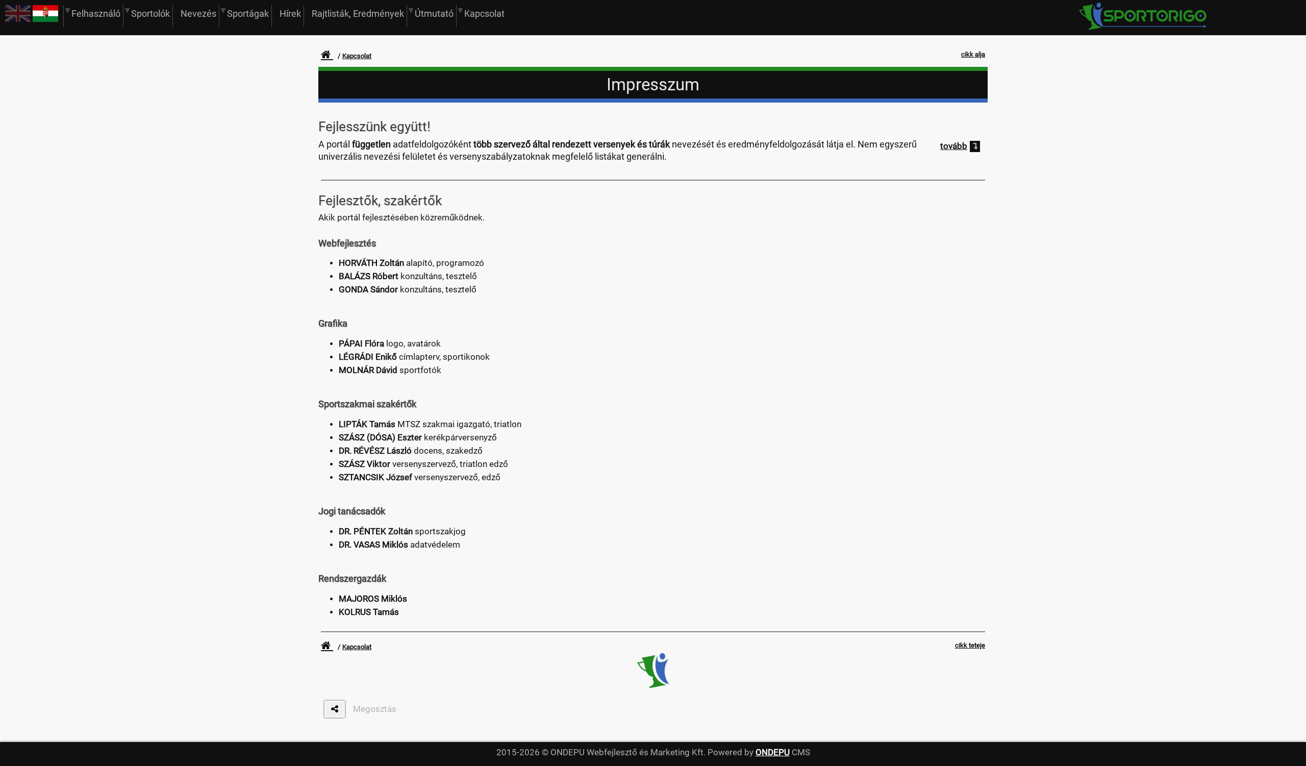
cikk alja (973, 54)
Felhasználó (95, 13)
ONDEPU (773, 752)
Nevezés (198, 13)
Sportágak (248, 13)
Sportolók (150, 13)
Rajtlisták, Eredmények (358, 13)
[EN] (18, 19)
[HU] (45, 19)
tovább (953, 146)
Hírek (290, 13)
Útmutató (434, 13)
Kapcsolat (484, 13)
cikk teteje (970, 645)
